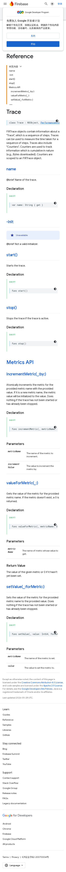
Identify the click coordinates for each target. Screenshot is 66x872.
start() (11, 255)
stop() (11, 307)
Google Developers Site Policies (37, 688)
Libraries (7, 729)
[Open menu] (5, 4)
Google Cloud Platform (14, 839)
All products (9, 844)
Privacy (15, 857)
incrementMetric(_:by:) (26, 374)
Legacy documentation (14, 803)
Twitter (6, 759)
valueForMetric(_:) (22, 483)
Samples (7, 724)
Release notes (9, 793)
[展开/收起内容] (21, 66)
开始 (33, 44)
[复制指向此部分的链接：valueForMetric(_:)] (41, 483)
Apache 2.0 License (52, 685)
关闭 (33, 35)
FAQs (5, 798)
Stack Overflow (10, 783)
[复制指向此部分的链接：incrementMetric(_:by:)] (49, 374)
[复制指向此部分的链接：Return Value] (28, 566)
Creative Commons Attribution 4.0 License (42, 682)
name (11, 169)
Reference (8, 719)
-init (9, 221)
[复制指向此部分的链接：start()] (20, 255)
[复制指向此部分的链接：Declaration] (27, 189)
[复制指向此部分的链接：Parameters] (27, 444)
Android (7, 823)
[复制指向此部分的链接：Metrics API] (37, 363)
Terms (6, 857)
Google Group (10, 788)
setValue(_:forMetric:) (25, 586)
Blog (5, 748)
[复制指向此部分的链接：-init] (16, 222)
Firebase (7, 833)
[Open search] (46, 4)
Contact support (11, 777)
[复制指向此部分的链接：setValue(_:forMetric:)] (48, 587)
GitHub (6, 735)
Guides (6, 714)
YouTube (7, 764)
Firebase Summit (11, 753)
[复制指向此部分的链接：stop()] (20, 308)
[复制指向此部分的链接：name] (19, 169)
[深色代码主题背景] (57, 120)
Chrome (7, 828)
